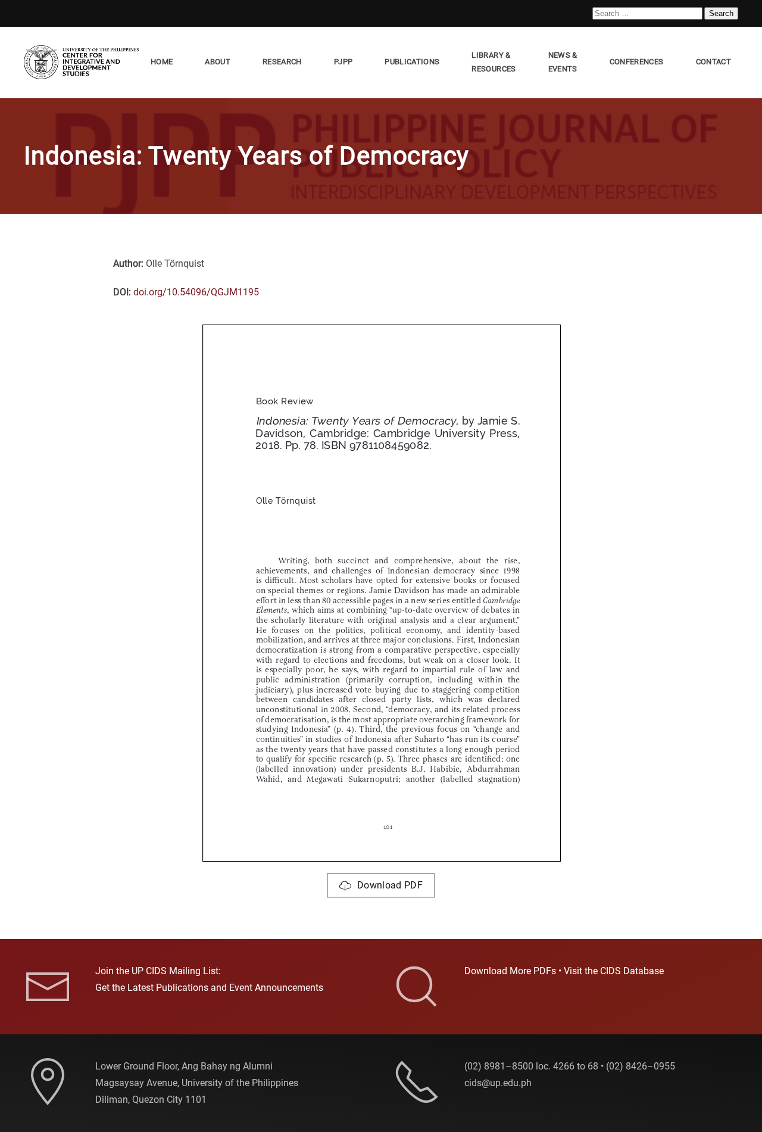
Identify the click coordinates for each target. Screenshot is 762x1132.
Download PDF (390, 885)
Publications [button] (412, 61)
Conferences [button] (637, 61)
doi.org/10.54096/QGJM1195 (196, 292)
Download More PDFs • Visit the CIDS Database (564, 971)
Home (162, 61)
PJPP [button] (343, 61)
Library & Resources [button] (493, 62)
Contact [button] (713, 61)
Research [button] (282, 61)
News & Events (562, 62)
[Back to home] (83, 62)
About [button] (217, 61)
